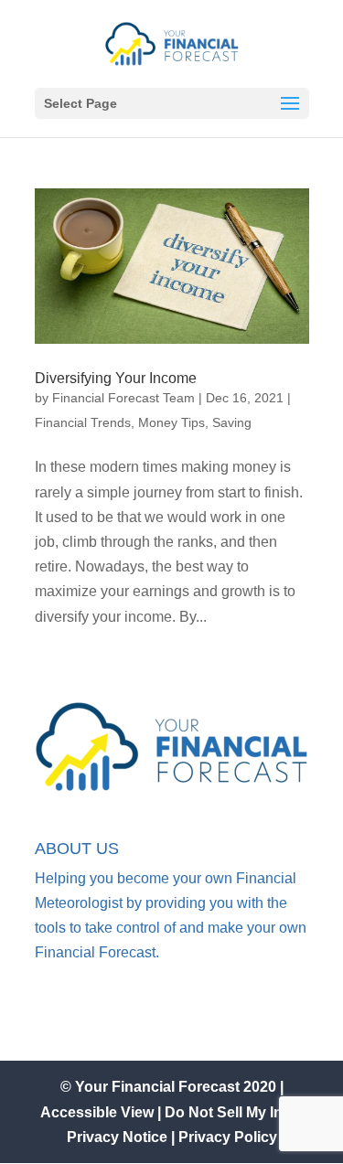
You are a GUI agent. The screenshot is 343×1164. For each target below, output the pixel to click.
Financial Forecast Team (123, 397)
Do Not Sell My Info (232, 1112)
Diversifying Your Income (116, 378)
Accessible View (98, 1112)
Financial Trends (83, 422)
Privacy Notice (117, 1137)
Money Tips (171, 422)
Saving (232, 422)
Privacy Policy (227, 1137)
